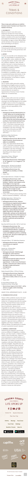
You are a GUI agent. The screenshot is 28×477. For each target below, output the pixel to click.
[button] (25, 474)
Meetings (13, 420)
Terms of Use (10, 475)
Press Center (20, 420)
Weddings (18, 424)
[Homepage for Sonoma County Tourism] (14, 3)
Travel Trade (11, 424)
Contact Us (8, 412)
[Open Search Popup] (2, 3)
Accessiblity (18, 475)
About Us (19, 427)
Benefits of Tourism (10, 427)
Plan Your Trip (14, 416)
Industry (7, 420)
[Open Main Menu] (25, 3)
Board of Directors (18, 413)
